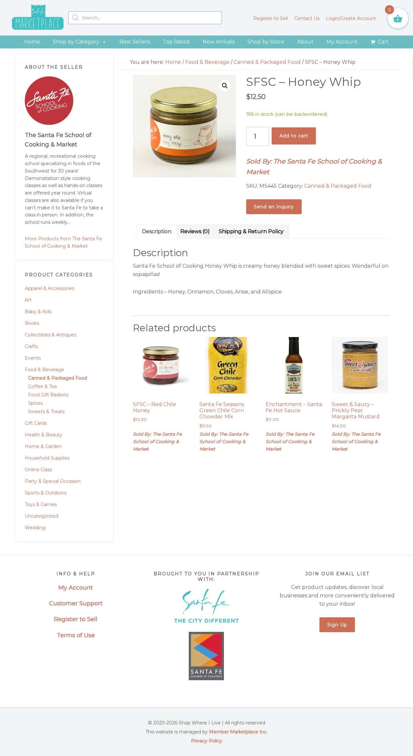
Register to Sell (75, 619)
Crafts (31, 346)
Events (33, 358)
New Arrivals (219, 42)
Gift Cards (36, 423)
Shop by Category (76, 42)
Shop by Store (265, 42)
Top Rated (176, 42)
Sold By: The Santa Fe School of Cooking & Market (314, 166)
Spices (35, 403)
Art (28, 300)
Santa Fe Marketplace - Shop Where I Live (38, 18)
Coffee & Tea (42, 386)
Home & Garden (43, 446)
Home (32, 42)
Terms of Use (76, 635)
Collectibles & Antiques (50, 335)
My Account (342, 42)
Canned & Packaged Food (57, 378)
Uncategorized (41, 516)
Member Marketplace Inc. (238, 732)
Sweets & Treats (46, 411)
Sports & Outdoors (45, 493)
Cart (383, 42)
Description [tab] (156, 231)
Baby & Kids (38, 311)
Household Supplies (47, 458)
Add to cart (293, 136)
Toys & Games (41, 504)
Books (32, 323)
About (305, 42)
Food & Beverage (44, 370)
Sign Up (337, 625)
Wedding (35, 528)
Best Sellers (134, 42)
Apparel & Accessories (49, 288)
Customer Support (76, 603)
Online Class (38, 470)
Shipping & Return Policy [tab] (251, 231)
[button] (225, 86)
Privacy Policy (206, 741)
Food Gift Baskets (48, 395)
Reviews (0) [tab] (195, 231)
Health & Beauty (43, 435)
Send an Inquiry (274, 207)
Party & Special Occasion (53, 481)
